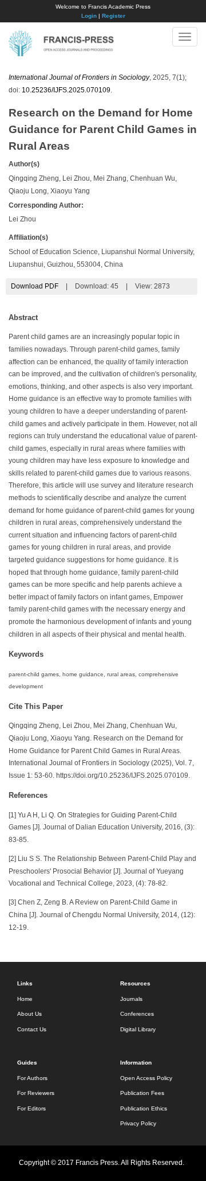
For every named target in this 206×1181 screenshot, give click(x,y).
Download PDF (34, 286)
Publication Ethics (143, 1108)
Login (89, 16)
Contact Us (31, 1029)
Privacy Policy (138, 1123)
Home (25, 999)
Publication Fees (142, 1093)
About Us (29, 1014)
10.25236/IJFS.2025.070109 (66, 90)
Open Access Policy (146, 1078)
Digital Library (138, 1029)
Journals (131, 999)
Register (113, 16)
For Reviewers (35, 1093)
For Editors (31, 1108)
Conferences (137, 1014)
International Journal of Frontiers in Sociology (79, 77)
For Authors (32, 1078)
